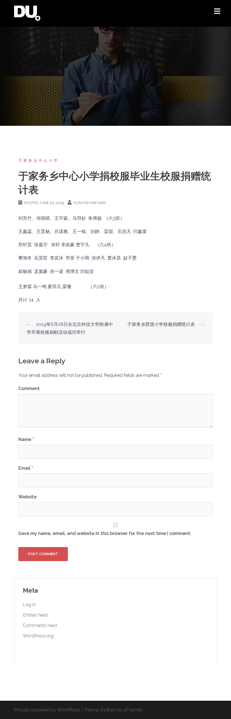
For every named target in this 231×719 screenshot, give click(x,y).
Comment (29, 388)
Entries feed (35, 615)
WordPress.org (38, 636)
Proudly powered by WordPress (47, 710)
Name (26, 439)
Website (27, 497)
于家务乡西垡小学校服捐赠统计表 (161, 324)
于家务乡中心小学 (38, 160)
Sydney (108, 710)
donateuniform (90, 203)
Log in (29, 604)
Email (25, 468)
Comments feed (40, 625)
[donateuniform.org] (27, 13)
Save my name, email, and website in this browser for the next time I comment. (104, 533)
